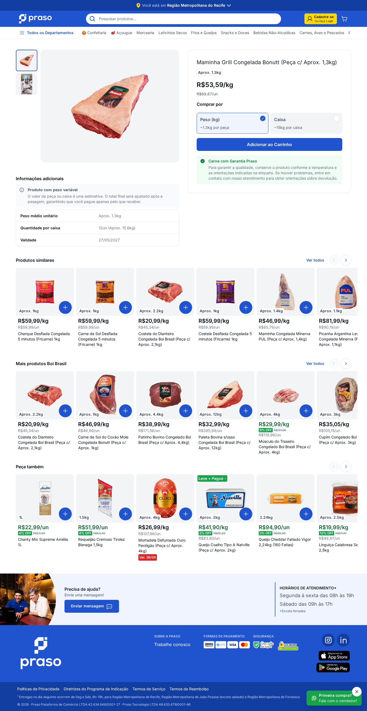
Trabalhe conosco (172, 644)
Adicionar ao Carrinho (269, 144)
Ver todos (315, 260)
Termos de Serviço (148, 689)
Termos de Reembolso (189, 689)
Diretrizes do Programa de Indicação (96, 689)
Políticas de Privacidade (38, 689)
